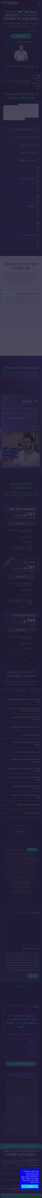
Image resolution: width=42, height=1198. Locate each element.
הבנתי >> (30, 1186)
